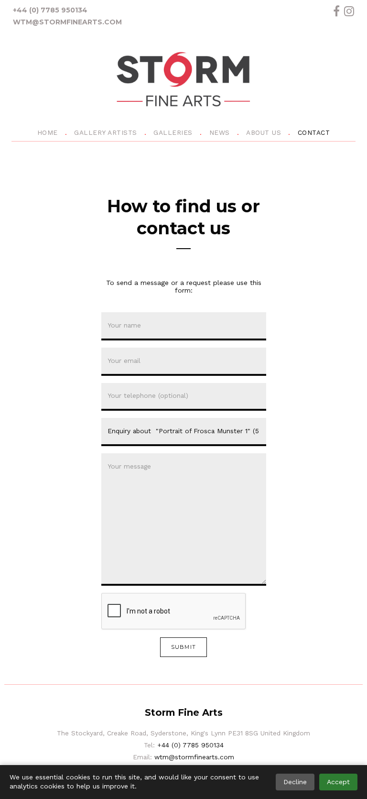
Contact (314, 132)
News (219, 132)
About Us (263, 132)
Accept (338, 782)
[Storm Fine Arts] (183, 81)
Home (47, 132)
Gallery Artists (105, 132)
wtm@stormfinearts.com (67, 22)
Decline (295, 782)
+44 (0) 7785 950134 (50, 10)
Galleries (173, 132)
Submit (183, 647)
